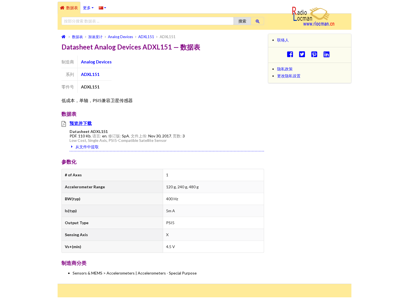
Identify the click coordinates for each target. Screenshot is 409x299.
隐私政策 (285, 68)
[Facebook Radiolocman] (291, 54)
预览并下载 (81, 123)
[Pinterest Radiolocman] (316, 54)
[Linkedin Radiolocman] (327, 54)
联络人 (283, 40)
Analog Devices (96, 61)
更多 (89, 6)
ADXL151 (90, 74)
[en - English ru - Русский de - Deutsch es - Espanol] (102, 7)
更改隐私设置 (288, 75)
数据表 (72, 7)
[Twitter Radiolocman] (303, 54)
